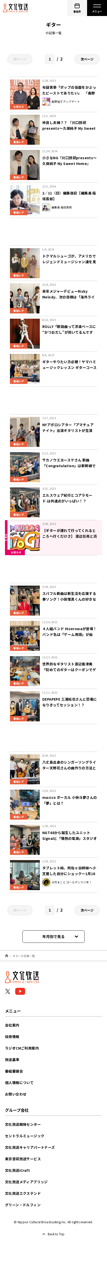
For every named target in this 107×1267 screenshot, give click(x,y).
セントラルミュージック (24, 1135)
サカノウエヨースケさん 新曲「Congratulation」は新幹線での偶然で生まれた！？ (69, 465)
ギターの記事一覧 (24, 956)
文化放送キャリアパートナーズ (30, 1147)
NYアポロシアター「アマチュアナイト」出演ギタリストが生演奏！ (68, 430)
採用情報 (12, 1036)
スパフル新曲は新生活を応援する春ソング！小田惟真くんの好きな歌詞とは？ (69, 599)
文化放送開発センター (23, 1124)
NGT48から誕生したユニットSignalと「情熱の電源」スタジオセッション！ (69, 838)
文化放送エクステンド (23, 1193)
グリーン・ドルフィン (23, 1204)
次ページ (87, 59)
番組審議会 (14, 1071)
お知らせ (18, 106)
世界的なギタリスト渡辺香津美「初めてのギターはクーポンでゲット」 (69, 669)
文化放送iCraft (17, 1170)
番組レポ (18, 142)
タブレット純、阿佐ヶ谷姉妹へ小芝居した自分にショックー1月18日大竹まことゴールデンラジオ (69, 873)
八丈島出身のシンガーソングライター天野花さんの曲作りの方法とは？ (69, 768)
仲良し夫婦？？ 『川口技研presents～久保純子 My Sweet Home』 (69, 128)
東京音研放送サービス (23, 1158)
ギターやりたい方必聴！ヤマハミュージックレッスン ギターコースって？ (69, 367)
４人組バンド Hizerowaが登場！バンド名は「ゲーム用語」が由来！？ (69, 634)
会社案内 (12, 1025)
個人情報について (19, 1082)
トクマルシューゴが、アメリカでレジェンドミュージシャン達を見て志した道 (69, 261)
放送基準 (12, 1059)
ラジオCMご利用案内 (22, 1048)
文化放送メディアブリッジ (26, 1181)
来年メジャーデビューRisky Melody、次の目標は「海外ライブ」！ (68, 297)
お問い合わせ (15, 1094)
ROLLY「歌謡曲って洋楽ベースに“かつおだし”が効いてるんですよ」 (69, 332)
